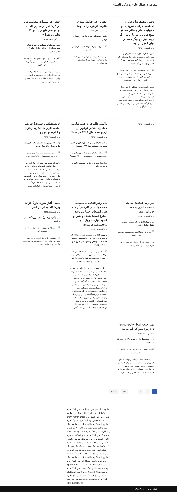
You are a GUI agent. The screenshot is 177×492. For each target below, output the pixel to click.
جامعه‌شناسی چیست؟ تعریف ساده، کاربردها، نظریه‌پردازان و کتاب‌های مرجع (42, 128)
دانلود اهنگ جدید (101, 409)
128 (124, 391)
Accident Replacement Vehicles (82, 479)
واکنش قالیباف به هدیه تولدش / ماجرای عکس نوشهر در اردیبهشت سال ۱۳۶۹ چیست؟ (89, 128)
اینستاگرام (89, 475)
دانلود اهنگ (92, 413)
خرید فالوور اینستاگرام (82, 453)
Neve (155, 489)
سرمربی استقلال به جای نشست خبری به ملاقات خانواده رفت (139, 207)
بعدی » (114, 391)
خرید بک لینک (88, 409)
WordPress (139, 489)
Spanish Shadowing (97, 472)
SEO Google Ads (75, 483)
